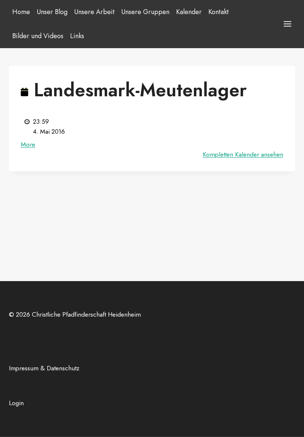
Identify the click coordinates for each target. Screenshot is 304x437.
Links (77, 36)
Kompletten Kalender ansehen (243, 154)
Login (16, 402)
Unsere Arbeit (94, 12)
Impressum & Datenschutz (44, 368)
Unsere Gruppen (145, 12)
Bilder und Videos (37, 36)
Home (21, 12)
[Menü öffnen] (287, 24)
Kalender (189, 12)
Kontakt (218, 12)
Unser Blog (52, 12)
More (28, 144)
